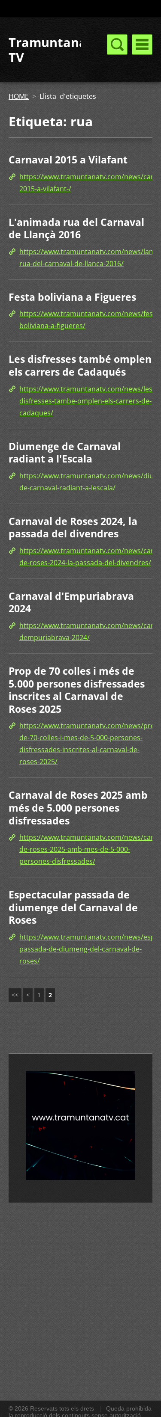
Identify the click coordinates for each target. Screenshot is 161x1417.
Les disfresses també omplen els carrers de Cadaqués (80, 365)
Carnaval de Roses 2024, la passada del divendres (73, 527)
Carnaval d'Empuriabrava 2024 (71, 602)
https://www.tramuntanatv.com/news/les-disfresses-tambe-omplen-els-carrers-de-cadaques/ (87, 401)
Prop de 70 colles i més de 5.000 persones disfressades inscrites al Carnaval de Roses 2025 (77, 690)
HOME (19, 96)
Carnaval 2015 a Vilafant (68, 159)
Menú (142, 44)
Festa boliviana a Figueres (72, 297)
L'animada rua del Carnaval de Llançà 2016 (76, 228)
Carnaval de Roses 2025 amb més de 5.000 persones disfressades (78, 807)
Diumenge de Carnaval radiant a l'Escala (65, 452)
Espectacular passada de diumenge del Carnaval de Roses (73, 907)
